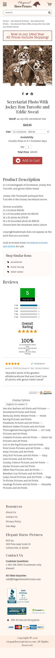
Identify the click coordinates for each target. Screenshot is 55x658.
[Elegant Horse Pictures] (27, 4)
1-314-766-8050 (15, 564)
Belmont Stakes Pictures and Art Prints (24, 426)
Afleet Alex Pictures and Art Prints (21, 469)
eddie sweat (17, 271)
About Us (11, 512)
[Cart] (49, 4)
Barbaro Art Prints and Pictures (29, 408)
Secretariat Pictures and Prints (19, 412)
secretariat (16, 262)
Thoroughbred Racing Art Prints (20, 430)
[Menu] (6, 4)
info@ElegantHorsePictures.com (23, 579)
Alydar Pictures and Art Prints (19, 466)
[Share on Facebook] (23, 94)
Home (6, 21)
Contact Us (11, 516)
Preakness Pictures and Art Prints (21, 422)
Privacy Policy (13, 521)
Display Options (21, 400)
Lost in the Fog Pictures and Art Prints (23, 444)
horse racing (17, 267)
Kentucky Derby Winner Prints (19, 415)
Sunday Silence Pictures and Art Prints (24, 462)
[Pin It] (32, 94)
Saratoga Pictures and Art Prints (20, 484)
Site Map (11, 526)
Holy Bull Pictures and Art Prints (20, 455)
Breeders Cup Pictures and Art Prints (23, 473)
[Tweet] (27, 94)
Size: (8, 131)
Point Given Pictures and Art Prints (21, 448)
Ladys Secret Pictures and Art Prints (22, 477)
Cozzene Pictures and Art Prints (20, 437)
